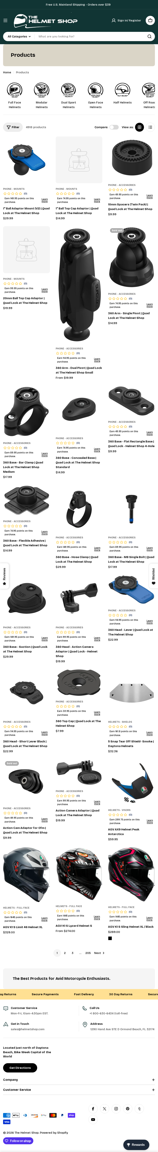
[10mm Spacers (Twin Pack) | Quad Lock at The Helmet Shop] (131, 157)
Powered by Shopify (54, 1132)
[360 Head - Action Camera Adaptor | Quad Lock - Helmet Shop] (79, 598)
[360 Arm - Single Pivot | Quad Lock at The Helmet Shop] (131, 257)
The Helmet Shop (27, 1132)
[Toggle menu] (5, 20)
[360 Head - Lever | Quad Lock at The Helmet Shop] (131, 590)
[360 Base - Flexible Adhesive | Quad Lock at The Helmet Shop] (26, 500)
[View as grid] (139, 127)
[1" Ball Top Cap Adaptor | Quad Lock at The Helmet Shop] (79, 159)
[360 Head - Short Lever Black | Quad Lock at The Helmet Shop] (26, 692)
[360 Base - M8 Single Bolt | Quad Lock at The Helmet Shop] (131, 508)
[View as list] (150, 127)
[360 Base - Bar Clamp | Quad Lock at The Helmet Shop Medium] (26, 411)
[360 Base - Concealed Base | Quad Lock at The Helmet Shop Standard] (79, 409)
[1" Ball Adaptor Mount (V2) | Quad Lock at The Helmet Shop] (26, 159)
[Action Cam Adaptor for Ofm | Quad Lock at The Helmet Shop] (26, 781)
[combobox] (79, 36)
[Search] (149, 36)
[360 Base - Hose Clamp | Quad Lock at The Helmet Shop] (79, 508)
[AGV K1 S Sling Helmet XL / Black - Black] (110, 938)
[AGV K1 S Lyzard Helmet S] (79, 873)
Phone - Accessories (121, 185)
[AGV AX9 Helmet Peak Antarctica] (131, 781)
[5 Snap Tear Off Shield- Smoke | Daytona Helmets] (131, 692)
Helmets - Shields (120, 722)
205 (88, 953)
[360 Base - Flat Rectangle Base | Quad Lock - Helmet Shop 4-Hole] (131, 401)
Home (7, 72)
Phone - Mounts (13, 189)
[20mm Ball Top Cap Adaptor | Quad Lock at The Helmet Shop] (26, 249)
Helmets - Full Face (16, 907)
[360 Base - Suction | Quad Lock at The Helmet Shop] (26, 598)
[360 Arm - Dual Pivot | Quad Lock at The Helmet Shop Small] (79, 284)
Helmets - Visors (119, 810)
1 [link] (57, 953)
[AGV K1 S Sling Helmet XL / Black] (131, 874)
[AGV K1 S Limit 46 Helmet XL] (26, 874)
